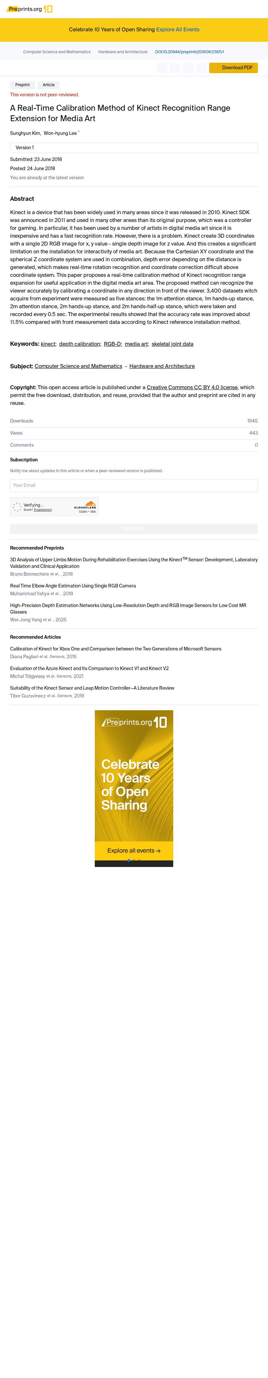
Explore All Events (177, 30)
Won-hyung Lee (60, 133)
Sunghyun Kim (25, 133)
